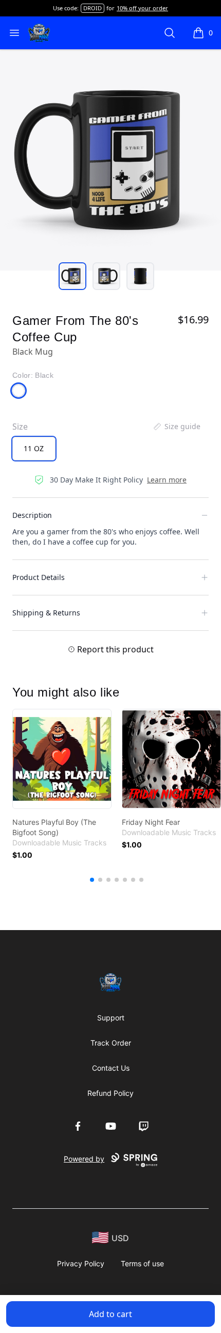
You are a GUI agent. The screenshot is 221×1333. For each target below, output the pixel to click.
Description (32, 515)
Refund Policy (110, 1093)
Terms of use (142, 1263)
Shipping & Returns (46, 612)
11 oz (34, 448)
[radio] (34, 448)
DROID (92, 8)
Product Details (38, 577)
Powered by (84, 1158)
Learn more (167, 480)
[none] (176, 426)
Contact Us (111, 1068)
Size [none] (20, 426)
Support (110, 1017)
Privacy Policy (80, 1263)
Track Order (110, 1042)
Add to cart (110, 1314)
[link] (62, 758)
